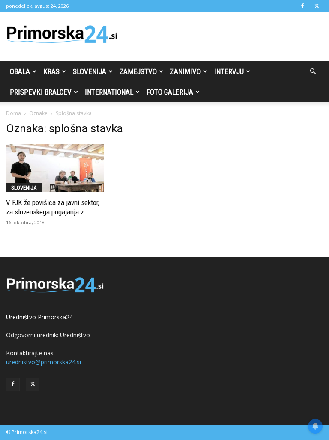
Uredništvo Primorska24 (39, 317)
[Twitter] (316, 6)
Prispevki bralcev (41, 92)
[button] (312, 72)
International (109, 92)
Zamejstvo (138, 71)
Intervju (229, 71)
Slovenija (89, 71)
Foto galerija (170, 92)
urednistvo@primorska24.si (43, 362)
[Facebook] (302, 6)
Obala (20, 71)
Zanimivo (185, 71)
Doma (13, 113)
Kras (51, 71)
